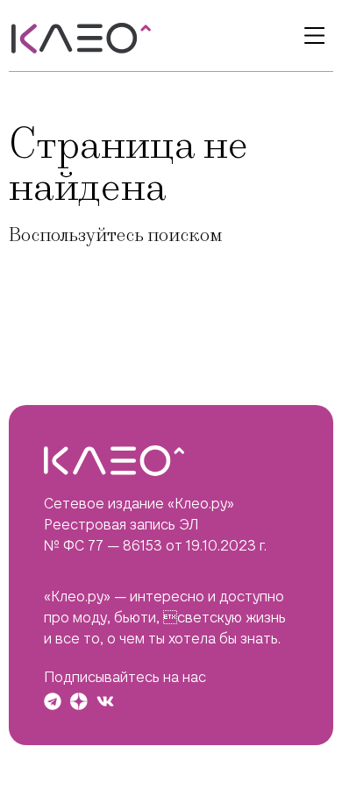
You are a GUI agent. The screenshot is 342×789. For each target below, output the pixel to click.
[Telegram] (52, 701)
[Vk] (105, 701)
